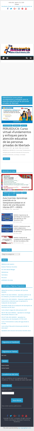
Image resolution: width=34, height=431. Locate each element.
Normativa (4, 275)
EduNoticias (17, 125)
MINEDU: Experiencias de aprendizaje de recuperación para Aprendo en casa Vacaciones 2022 (22, 217)
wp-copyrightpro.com (24, 428)
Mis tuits (3, 355)
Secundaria (12, 195)
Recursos (24, 125)
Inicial (24, 193)
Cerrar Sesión (5, 368)
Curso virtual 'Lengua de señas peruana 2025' (14, 310)
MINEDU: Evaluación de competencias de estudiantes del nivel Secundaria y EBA (22, 239)
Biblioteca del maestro (7, 264)
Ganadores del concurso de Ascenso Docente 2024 (16, 330)
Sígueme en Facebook (11, 342)
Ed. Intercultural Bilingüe (8, 269)
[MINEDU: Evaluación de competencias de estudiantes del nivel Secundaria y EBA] (7, 237)
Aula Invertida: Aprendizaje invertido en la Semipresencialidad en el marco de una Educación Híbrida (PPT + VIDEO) (15, 202)
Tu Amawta (22, 154)
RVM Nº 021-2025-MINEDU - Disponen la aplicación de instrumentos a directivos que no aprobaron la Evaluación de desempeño (16, 301)
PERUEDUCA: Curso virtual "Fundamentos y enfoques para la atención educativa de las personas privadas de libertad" (17, 152)
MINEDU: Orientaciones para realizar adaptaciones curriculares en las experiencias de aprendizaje (22, 228)
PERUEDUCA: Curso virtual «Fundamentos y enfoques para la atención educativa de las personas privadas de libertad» (17, 137)
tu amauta (16, 154)
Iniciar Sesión (5, 365)
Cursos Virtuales (8, 125)
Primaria (6, 195)
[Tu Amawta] (3, 58)
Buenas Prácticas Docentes (9, 267)
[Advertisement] (17, 27)
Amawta (16, 148)
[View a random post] (31, 58)
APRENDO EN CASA (8, 193)
